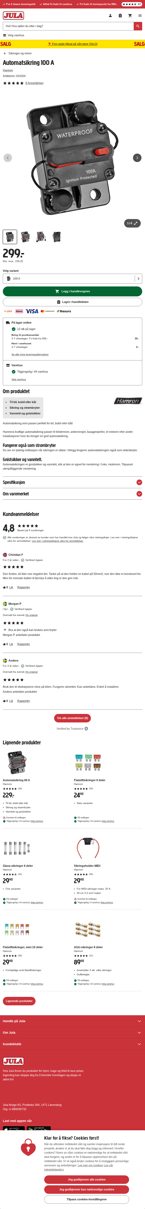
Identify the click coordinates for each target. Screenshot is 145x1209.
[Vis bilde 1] (10, 237)
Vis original (31, 615)
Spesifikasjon (14, 482)
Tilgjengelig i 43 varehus (24, 821)
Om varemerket (16, 494)
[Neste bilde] (137, 158)
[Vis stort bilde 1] (72, 158)
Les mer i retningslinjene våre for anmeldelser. (58, 540)
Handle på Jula (14, 1021)
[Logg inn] (110, 15)
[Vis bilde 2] (25, 237)
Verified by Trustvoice (70, 728)
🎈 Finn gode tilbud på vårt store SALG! (72, 43)
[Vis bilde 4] (57, 237)
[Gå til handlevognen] (130, 15)
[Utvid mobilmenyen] (140, 15)
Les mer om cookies (90, 1165)
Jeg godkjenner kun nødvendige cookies (86, 1189)
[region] (72, 1169)
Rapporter (23, 587)
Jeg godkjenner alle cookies (87, 1179)
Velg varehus (16, 35)
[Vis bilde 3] (41, 237)
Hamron (8, 70)
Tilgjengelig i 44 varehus (95, 821)
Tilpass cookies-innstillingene (87, 1199)
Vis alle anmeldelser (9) (72, 718)
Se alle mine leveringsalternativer (30, 354)
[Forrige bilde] (8, 158)
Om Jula (9, 1032)
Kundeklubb (12, 1044)
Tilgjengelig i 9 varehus (95, 902)
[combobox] (72, 26)
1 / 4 (129, 223)
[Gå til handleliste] (120, 15)
